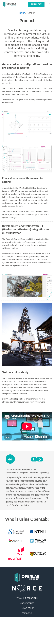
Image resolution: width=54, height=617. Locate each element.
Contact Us (27, 613)
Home (22, 13)
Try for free (36, 4)
